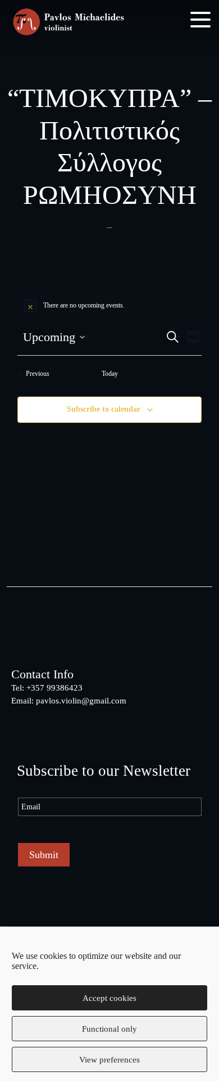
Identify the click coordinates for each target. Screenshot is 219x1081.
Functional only (109, 1028)
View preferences (109, 1059)
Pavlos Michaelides (68, 22)
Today (110, 374)
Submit (43, 854)
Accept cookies (109, 998)
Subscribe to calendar (103, 409)
